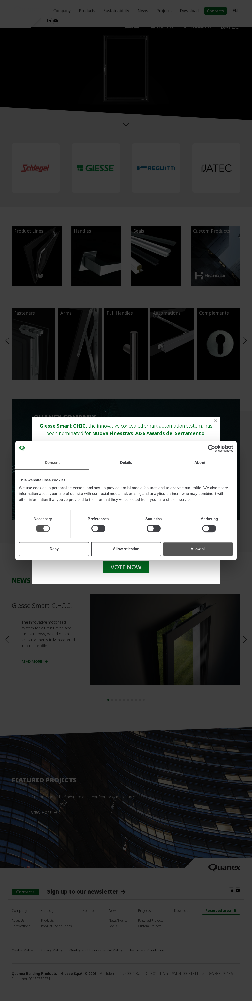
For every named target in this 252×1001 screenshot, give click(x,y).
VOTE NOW (126, 567)
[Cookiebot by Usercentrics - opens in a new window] (211, 448)
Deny (54, 549)
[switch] (98, 528)
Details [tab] (126, 462)
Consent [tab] (52, 462)
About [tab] (199, 462)
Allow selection (126, 549)
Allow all (198, 549)
